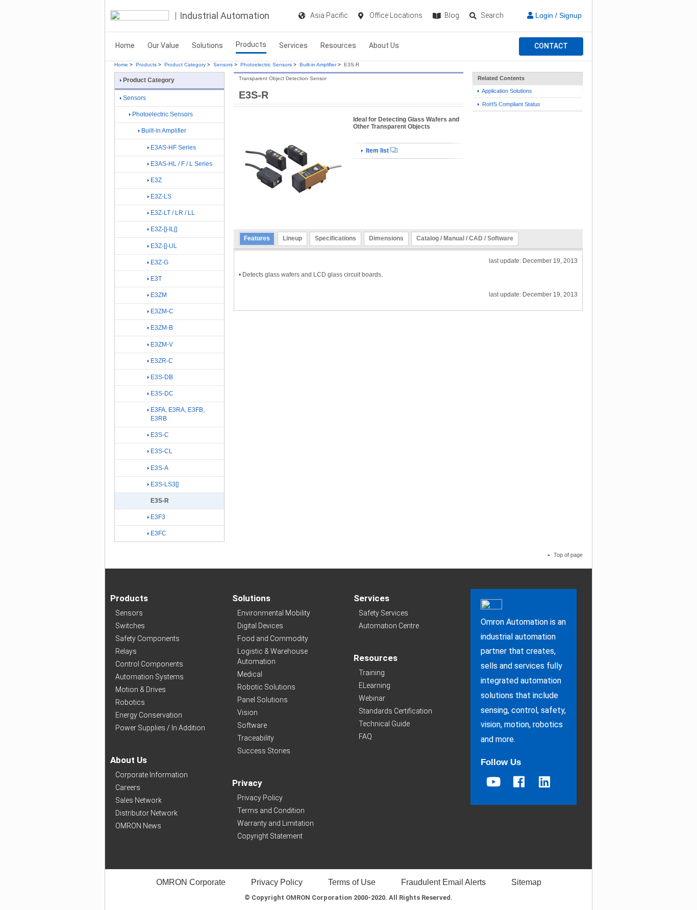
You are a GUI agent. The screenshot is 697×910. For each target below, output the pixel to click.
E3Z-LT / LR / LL (173, 212)
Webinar (372, 698)
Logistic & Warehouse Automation (272, 656)
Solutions (207, 45)
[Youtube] (493, 782)
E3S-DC (162, 393)
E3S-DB (162, 377)
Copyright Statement (270, 836)
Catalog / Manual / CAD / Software (464, 238)
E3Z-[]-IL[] (164, 229)
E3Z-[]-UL (164, 246)
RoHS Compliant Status (510, 104)
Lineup (292, 238)
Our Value (163, 45)
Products (251, 44)
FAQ (365, 736)
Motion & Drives (140, 689)
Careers (127, 787)
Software (252, 725)
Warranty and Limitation (275, 823)
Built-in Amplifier (318, 64)
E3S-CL (161, 451)
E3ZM (159, 295)
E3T (156, 278)
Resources (338, 45)
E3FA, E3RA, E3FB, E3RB (178, 414)
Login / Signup (557, 15)
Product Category (185, 64)
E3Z (156, 180)
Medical (249, 674)
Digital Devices (260, 626)
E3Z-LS (161, 196)
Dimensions (386, 238)
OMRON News (138, 826)
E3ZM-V (162, 344)
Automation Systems (149, 677)
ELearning (374, 685)
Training (372, 673)
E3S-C (160, 434)
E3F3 (158, 517)
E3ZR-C (162, 360)
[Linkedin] (544, 782)
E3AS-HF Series (173, 147)
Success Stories (263, 751)
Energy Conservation (148, 715)
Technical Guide (384, 724)
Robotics (130, 702)
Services (293, 45)
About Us (384, 45)
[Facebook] (519, 782)
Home (125, 45)
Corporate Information (151, 775)
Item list (377, 150)
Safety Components (147, 638)
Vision (247, 712)
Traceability (255, 738)
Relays (126, 651)
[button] (551, 46)
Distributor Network (146, 813)
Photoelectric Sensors (266, 64)
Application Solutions (506, 91)
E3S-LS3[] (165, 484)
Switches (130, 626)
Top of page (567, 555)
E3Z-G (159, 262)
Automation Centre (389, 626)
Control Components (149, 664)
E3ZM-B (162, 327)
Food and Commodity (272, 638)
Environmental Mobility (273, 613)
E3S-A (159, 468)
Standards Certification (395, 711)
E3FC (158, 533)
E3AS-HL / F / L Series (181, 163)
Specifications (335, 238)
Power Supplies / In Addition (160, 728)
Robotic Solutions (266, 687)
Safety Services (383, 613)
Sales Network (138, 800)
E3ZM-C (162, 311)
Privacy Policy (260, 798)
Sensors (223, 64)
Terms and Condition (271, 810)
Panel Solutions (262, 700)
